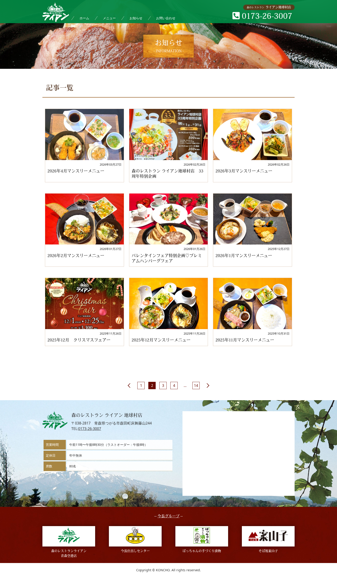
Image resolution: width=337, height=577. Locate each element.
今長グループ (168, 516)
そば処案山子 (268, 551)
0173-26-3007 (89, 428)
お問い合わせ (165, 18)
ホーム (84, 18)
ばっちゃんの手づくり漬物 (201, 551)
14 (196, 385)
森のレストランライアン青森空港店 (68, 553)
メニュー (109, 18)
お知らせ (136, 18)
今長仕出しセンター (135, 551)
